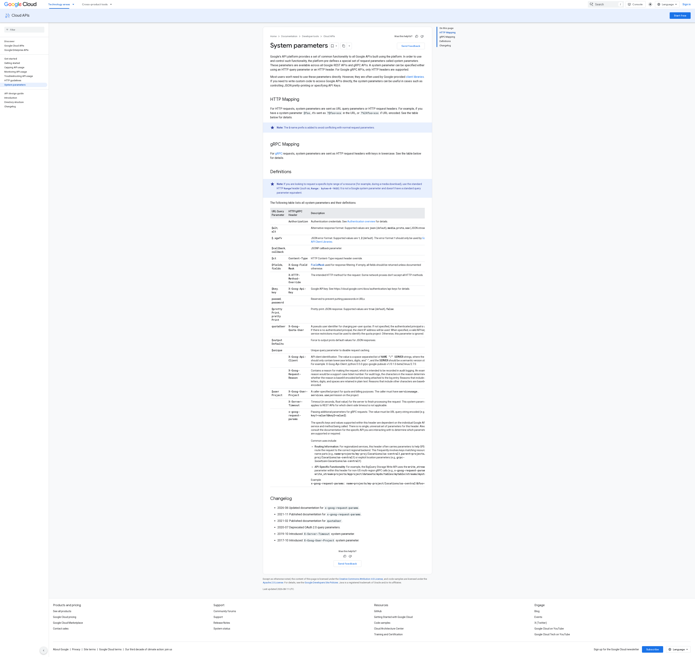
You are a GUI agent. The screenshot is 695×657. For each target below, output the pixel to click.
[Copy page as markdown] (343, 46)
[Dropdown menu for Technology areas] (74, 4)
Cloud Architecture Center (389, 628)
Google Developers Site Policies (321, 582)
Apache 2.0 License (273, 582)
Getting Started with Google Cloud (393, 617)
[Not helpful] (422, 36)
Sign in (687, 4)
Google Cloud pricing (64, 617)
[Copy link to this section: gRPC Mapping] (302, 144)
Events (538, 617)
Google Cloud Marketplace (68, 622)
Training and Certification (388, 634)
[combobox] (606, 4)
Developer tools (310, 36)
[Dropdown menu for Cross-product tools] (112, 4)
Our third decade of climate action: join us (148, 649)
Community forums (225, 611)
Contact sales (61, 628)
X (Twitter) (540, 622)
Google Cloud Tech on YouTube (552, 634)
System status (222, 628)
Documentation (289, 36)
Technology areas (59, 4)
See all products (62, 611)
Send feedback (410, 46)
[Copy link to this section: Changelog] (295, 499)
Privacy (76, 649)
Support (218, 617)
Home (273, 36)
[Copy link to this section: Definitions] (295, 172)
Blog (537, 611)
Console (637, 4)
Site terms (90, 649)
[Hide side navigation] (43, 650)
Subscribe (652, 649)
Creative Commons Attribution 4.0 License (361, 579)
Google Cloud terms (110, 649)
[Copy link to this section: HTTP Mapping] (302, 100)
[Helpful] (416, 36)
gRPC (278, 153)
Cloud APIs (21, 15)
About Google (61, 649)
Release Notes (222, 622)
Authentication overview (361, 221)
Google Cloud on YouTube (549, 628)
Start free (680, 15)
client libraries (415, 77)
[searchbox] (24, 30)
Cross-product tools (95, 4)
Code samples (382, 622)
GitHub (378, 611)
